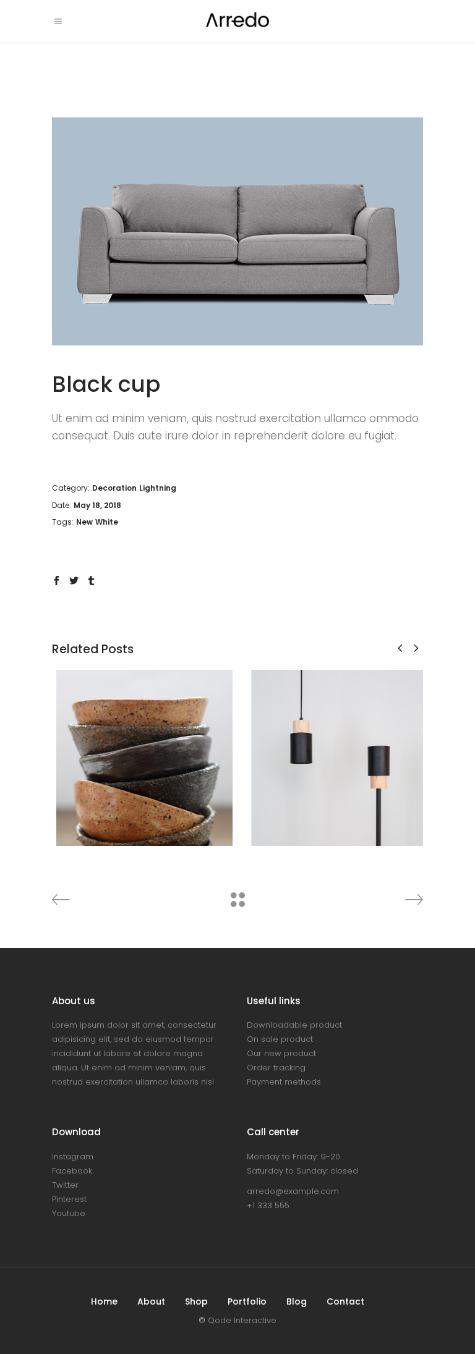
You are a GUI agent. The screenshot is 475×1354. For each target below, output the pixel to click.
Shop (196, 1301)
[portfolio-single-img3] (237, 231)
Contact (345, 1301)
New (84, 522)
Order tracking (276, 1067)
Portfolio (247, 1301)
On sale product (280, 1039)
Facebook (72, 1171)
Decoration (114, 488)
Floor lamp (335, 747)
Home (104, 1301)
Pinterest (69, 1199)
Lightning (157, 488)
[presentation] (400, 648)
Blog (296, 1301)
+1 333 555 (268, 1205)
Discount (146, 757)
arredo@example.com (293, 1191)
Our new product (281, 1053)
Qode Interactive (242, 1320)
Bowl (140, 739)
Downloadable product (294, 1025)
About (151, 1301)
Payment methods (284, 1082)
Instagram (72, 1156)
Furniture (188, 757)
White (106, 522)
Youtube (68, 1213)
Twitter (65, 1185)
